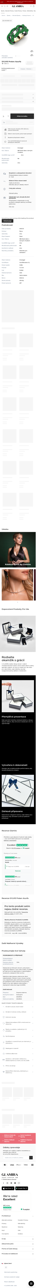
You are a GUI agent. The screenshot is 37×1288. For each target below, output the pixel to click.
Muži (3, 1230)
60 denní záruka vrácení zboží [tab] (14, 1006)
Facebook (3, 1183)
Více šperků (5, 1234)
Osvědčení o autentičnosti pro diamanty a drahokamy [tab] (18, 1042)
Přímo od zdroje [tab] (10, 1066)
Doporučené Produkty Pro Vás (15, 609)
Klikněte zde (13, 184)
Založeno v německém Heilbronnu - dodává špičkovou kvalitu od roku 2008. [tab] (17, 1059)
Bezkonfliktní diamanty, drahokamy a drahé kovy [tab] (17, 1071)
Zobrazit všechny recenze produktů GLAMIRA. (17, 929)
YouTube (15, 1183)
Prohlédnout (6, 1216)
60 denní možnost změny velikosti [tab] (16, 1012)
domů (3, 15)
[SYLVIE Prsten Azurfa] (32, 55)
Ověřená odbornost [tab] (11, 1053)
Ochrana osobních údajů (11, 1277)
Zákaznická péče (8, 1244)
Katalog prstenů (26, 15)
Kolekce (20, 1234)
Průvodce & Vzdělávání (10, 1254)
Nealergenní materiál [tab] (12, 1048)
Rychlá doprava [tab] (10, 1036)
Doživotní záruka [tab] (11, 1017)
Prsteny (4, 1223)
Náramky (20, 1227)
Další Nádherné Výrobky (12, 943)
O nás (4, 1239)
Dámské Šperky (16, 15)
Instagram (7, 1183)
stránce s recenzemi (10, 840)
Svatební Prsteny (23, 1220)
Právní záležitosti (9, 1282)
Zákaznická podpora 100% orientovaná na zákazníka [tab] (18, 1023)
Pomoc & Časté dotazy (9, 1249)
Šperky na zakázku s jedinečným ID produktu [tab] (16, 1030)
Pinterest (11, 1183)
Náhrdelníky (21, 1223)
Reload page (8, 221)
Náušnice (4, 1227)
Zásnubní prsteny (7, 1220)
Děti (19, 1230)
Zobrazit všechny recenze (9, 1179)
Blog (19, 1183)
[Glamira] (18, 6)
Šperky (8, 15)
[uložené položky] (31, 6)
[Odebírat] (31, 1157)
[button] (18, 744)
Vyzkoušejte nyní (8, 20)
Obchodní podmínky (10, 1272)
